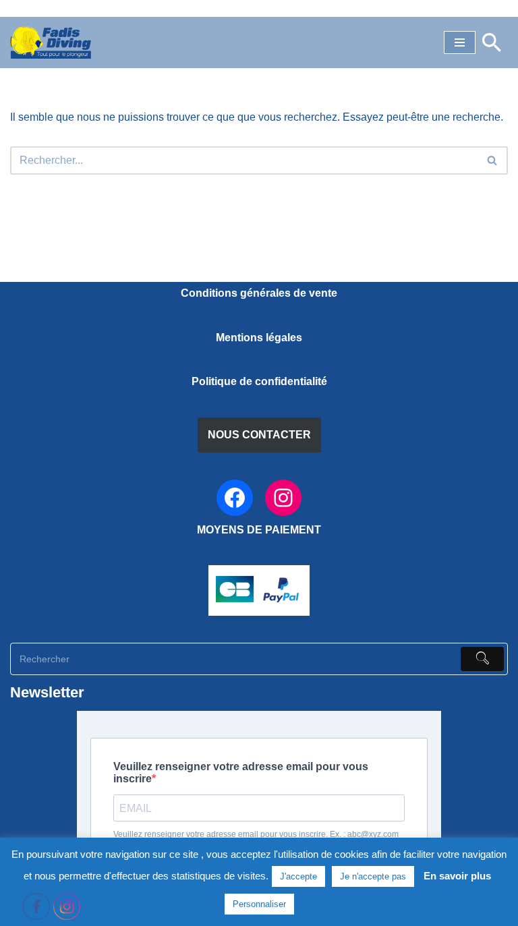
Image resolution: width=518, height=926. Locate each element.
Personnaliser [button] (259, 904)
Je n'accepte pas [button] (373, 876)
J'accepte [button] (298, 876)
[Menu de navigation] (460, 42)
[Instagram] (283, 498)
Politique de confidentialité (259, 381)
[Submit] (482, 659)
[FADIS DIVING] (50, 42)
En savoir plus (457, 875)
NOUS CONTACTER (259, 434)
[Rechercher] (491, 42)
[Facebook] (235, 498)
